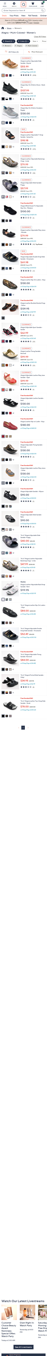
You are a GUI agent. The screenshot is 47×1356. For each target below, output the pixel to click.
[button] (5, 5)
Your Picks (14, 15)
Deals (4, 15)
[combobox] (21, 10)
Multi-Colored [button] (32, 46)
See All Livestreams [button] (23, 1347)
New (23, 15)
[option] (23, 21)
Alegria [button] (19, 46)
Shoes (9, 28)
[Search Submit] (42, 10)
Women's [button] (7, 46)
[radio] (3, 75)
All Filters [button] (13, 52)
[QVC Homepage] (3, 28)
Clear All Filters (40, 36)
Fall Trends (32, 15)
